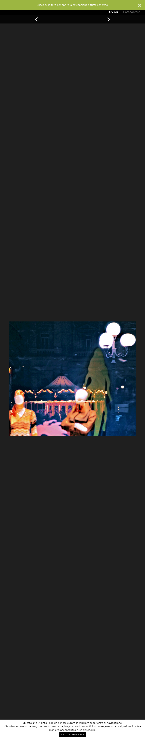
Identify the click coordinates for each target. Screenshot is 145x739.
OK (63, 735)
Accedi (113, 12)
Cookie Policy (76, 735)
